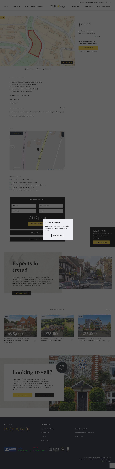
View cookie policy (60, 228)
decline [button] (47, 230)
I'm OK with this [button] (57, 235)
